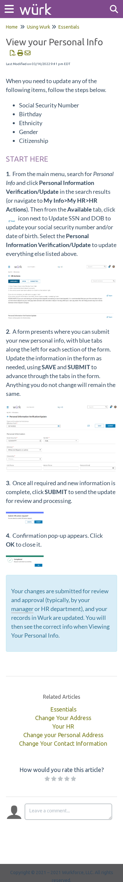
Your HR (63, 726)
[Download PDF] (13, 53)
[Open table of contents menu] (11, 8)
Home (12, 27)
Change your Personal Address (63, 735)
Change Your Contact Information (63, 743)
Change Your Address (63, 717)
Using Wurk (38, 27)
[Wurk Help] (35, 5)
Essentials (68, 27)
